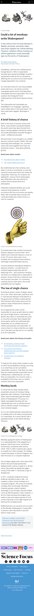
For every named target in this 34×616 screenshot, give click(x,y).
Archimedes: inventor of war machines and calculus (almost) (15, 345)
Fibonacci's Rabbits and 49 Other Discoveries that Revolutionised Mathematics (13, 520)
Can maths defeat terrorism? (14, 163)
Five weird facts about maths (14, 160)
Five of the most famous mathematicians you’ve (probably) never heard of (16, 351)
